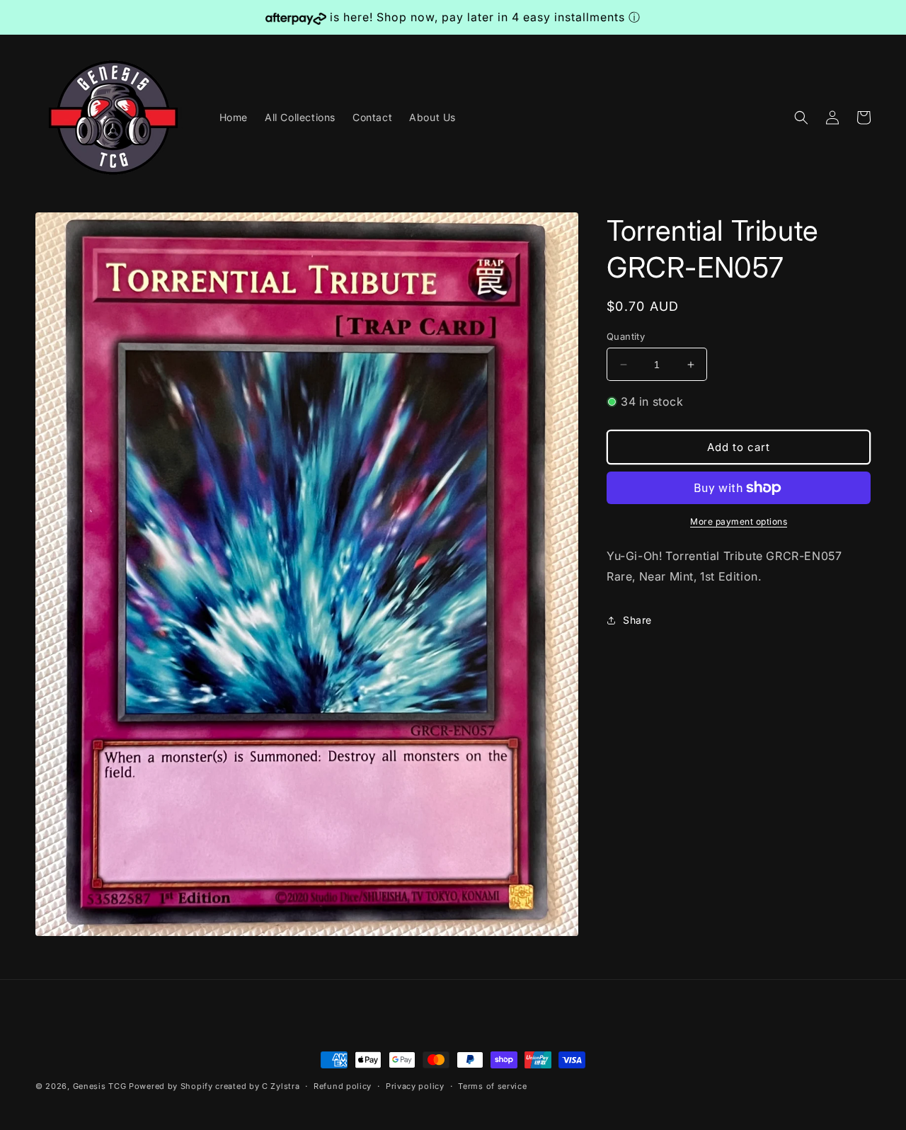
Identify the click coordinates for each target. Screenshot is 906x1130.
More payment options (738, 521)
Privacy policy (415, 1085)
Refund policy (343, 1085)
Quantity (626, 336)
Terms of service (492, 1085)
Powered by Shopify (171, 1086)
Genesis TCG (100, 1086)
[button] (801, 117)
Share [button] (637, 620)
